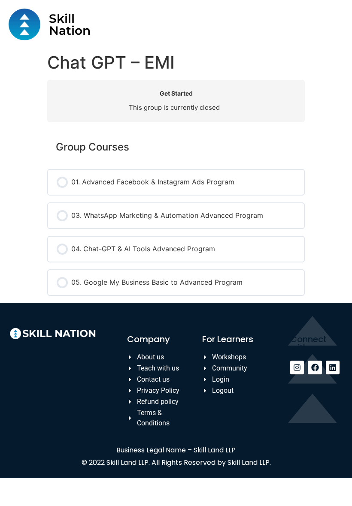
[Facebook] (315, 367)
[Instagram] (297, 367)
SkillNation (70, 24)
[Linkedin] (333, 367)
